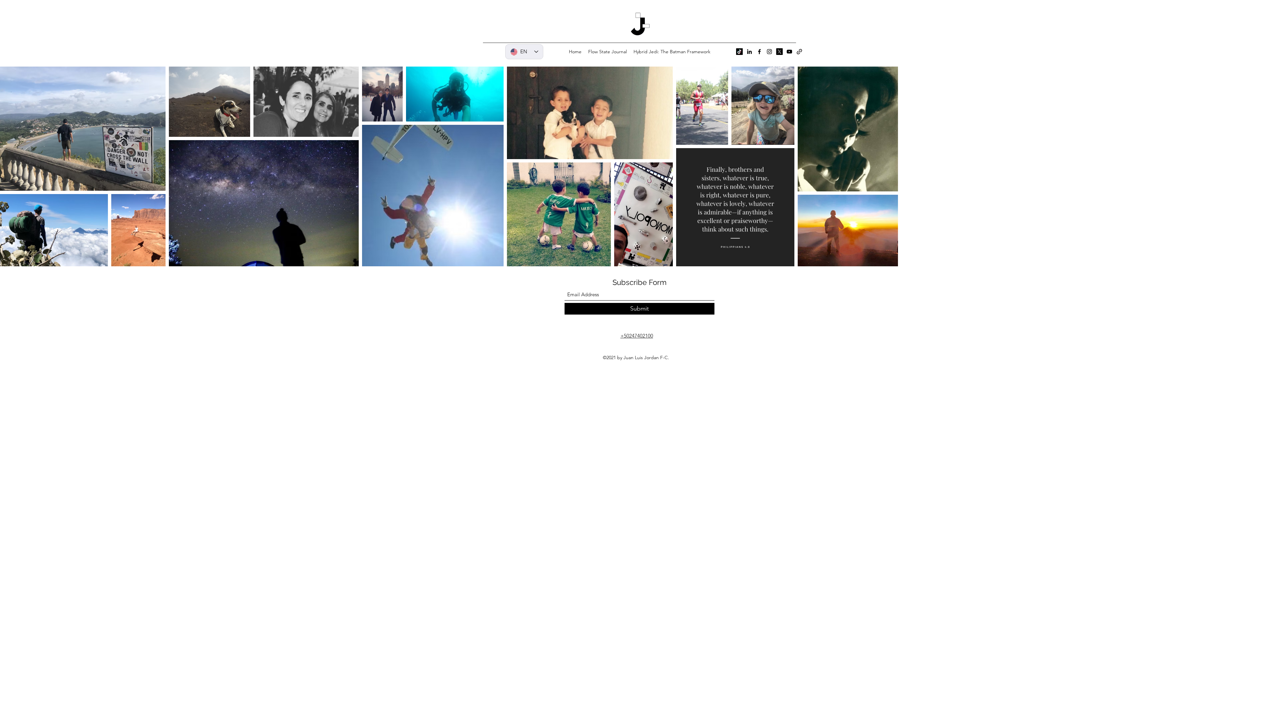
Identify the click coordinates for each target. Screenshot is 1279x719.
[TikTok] (739, 51)
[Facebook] (759, 51)
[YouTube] (789, 51)
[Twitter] (779, 51)
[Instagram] (769, 51)
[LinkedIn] (749, 51)
